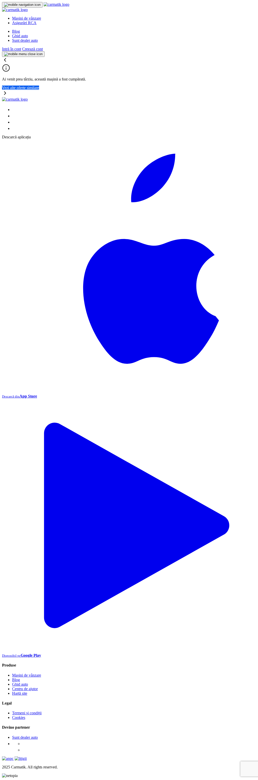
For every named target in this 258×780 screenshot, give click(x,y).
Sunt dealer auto (25, 40)
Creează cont (32, 49)
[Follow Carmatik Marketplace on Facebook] (24, 744)
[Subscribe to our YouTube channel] (14, 128)
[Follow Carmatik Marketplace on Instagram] (24, 750)
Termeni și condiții (27, 713)
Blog (16, 31)
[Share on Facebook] (14, 109)
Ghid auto (20, 36)
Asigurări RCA (24, 23)
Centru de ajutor (25, 689)
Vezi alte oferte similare (20, 88)
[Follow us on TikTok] (14, 122)
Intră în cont (11, 49)
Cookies (18, 717)
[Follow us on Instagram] (14, 116)
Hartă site (19, 693)
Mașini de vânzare (26, 18)
